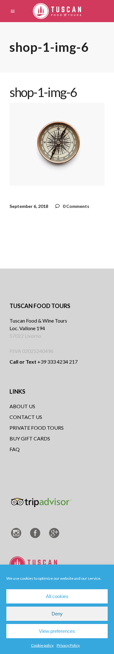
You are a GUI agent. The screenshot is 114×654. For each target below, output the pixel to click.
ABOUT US (22, 406)
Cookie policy (42, 645)
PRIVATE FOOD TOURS (37, 428)
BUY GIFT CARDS (30, 438)
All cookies (57, 596)
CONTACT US (26, 417)
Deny (57, 613)
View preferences (57, 631)
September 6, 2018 (29, 206)
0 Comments (75, 206)
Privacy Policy (68, 645)
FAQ (15, 449)
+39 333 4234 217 (44, 362)
